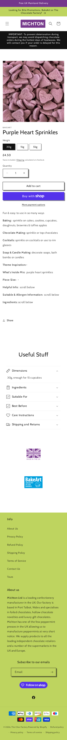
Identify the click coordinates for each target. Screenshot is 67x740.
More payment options (33, 204)
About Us (12, 528)
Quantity (7, 165)
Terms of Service (16, 560)
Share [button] (10, 320)
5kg (35, 146)
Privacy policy (17, 732)
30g (8, 146)
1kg (22, 146)
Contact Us (13, 568)
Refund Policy (15, 544)
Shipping (20, 160)
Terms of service (34, 732)
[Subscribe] (52, 672)
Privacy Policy (15, 536)
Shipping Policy (16, 552)
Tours (10, 576)
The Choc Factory (19, 727)
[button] (7, 24)
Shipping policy (53, 732)
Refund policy (57, 727)
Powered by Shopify (37, 727)
